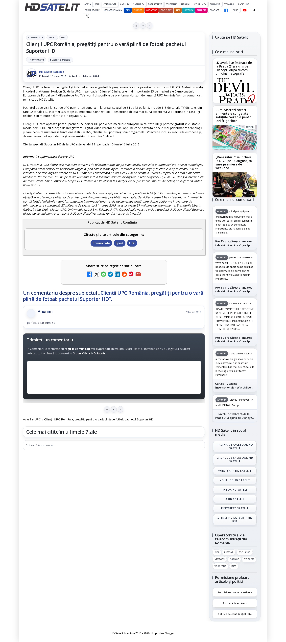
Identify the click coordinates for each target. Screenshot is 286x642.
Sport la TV (199, 4)
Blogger (170, 633)
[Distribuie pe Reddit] (124, 275)
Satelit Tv (138, 4)
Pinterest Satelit (235, 508)
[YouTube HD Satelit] (244, 10)
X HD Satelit (234, 499)
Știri (97, 4)
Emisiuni (185, 4)
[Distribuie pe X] (96, 275)
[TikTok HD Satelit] (254, 10)
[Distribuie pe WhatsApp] (103, 275)
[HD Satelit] (52, 7)
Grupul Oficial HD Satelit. (89, 353)
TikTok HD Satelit (235, 489)
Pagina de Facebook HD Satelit (235, 446)
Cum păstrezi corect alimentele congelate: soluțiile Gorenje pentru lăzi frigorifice (234, 115)
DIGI (128, 10)
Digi (217, 552)
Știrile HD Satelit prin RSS (234, 519)
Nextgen (188, 10)
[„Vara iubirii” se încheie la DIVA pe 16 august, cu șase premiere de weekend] (235, 184)
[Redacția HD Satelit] (31, 73)
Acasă (87, 4)
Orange (138, 10)
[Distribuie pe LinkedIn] (117, 275)
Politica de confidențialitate (235, 614)
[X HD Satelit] (87, 16)
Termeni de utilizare (235, 603)
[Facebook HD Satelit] (226, 10)
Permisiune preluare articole (235, 592)
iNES (178, 10)
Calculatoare (92, 10)
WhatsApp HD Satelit (235, 471)
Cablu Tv (124, 4)
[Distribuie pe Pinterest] (131, 275)
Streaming (171, 4)
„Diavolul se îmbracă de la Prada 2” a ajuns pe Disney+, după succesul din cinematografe (233, 68)
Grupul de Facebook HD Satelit (235, 459)
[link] (234, 80)
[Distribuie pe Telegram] (110, 275)
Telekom (201, 10)
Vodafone (151, 10)
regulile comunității (78, 349)
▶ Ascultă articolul (60, 59)
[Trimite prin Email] (138, 275)
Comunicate (109, 4)
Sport (52, 37)
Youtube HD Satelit (235, 480)
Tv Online (229, 4)
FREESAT (228, 552)
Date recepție (155, 4)
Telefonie (215, 4)
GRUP (235, 10)
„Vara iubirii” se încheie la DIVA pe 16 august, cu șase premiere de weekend (233, 162)
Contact (214, 10)
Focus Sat (166, 10)
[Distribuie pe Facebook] (89, 275)
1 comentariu (36, 59)
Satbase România (112, 10)
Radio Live (243, 4)
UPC (63, 37)
